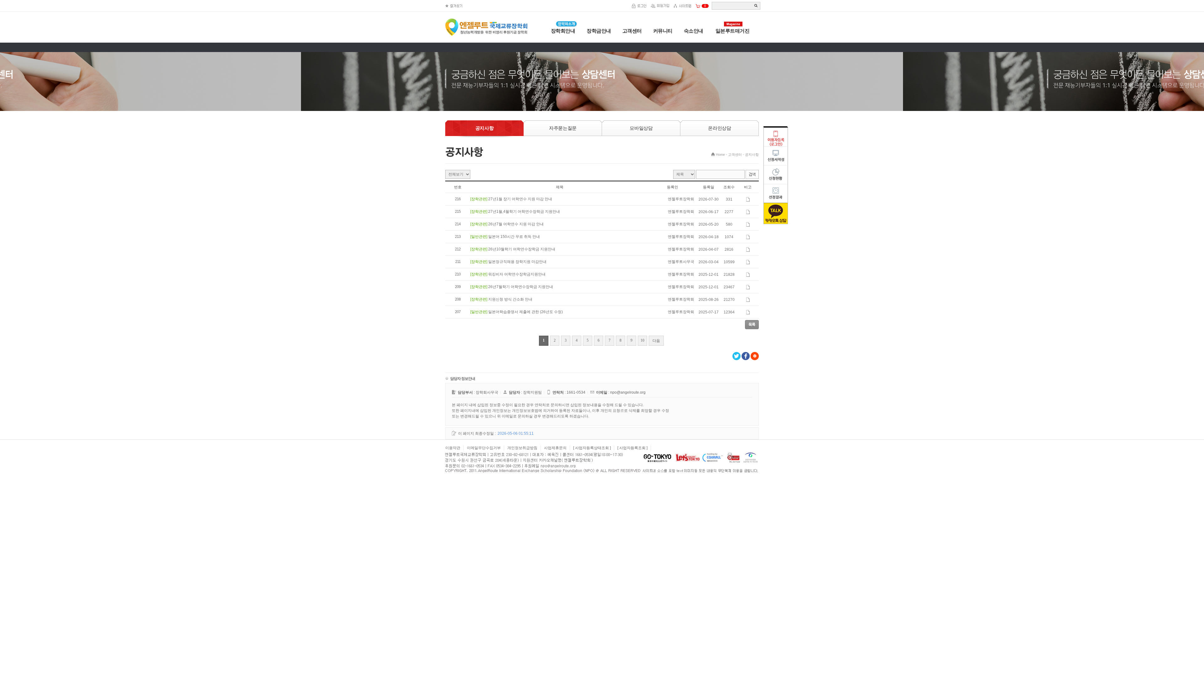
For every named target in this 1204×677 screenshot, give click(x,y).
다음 (656, 340)
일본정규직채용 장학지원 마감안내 (517, 262)
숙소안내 (693, 31)
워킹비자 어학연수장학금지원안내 (517, 274)
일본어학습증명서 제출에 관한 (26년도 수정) (525, 312)
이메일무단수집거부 (484, 448)
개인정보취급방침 (522, 448)
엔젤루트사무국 (681, 262)
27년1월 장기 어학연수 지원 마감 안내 (520, 199)
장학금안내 (599, 31)
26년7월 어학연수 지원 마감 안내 (516, 224)
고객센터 (632, 31)
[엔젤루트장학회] (490, 38)
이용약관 (452, 448)
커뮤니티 (663, 31)
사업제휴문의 (555, 448)
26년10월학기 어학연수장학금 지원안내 (521, 249)
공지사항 (752, 154)
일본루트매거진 (733, 31)
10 (642, 340)
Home (720, 154)
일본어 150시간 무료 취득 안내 (514, 236)
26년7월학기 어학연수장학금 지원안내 (520, 287)
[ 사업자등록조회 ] (632, 448)
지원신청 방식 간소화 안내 (510, 299)
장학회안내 (563, 31)
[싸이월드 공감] (755, 356)
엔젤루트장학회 (681, 299)
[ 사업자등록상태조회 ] (592, 448)
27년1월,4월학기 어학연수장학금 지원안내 (524, 211)
